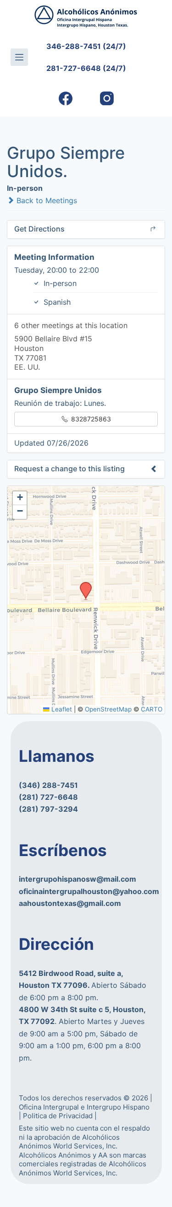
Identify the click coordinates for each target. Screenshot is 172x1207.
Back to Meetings (45, 200)
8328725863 (90, 419)
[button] (82, 584)
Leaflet (61, 709)
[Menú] (19, 57)
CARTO (151, 709)
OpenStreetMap (108, 709)
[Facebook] (65, 98)
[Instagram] (106, 98)
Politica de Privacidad (58, 1115)
